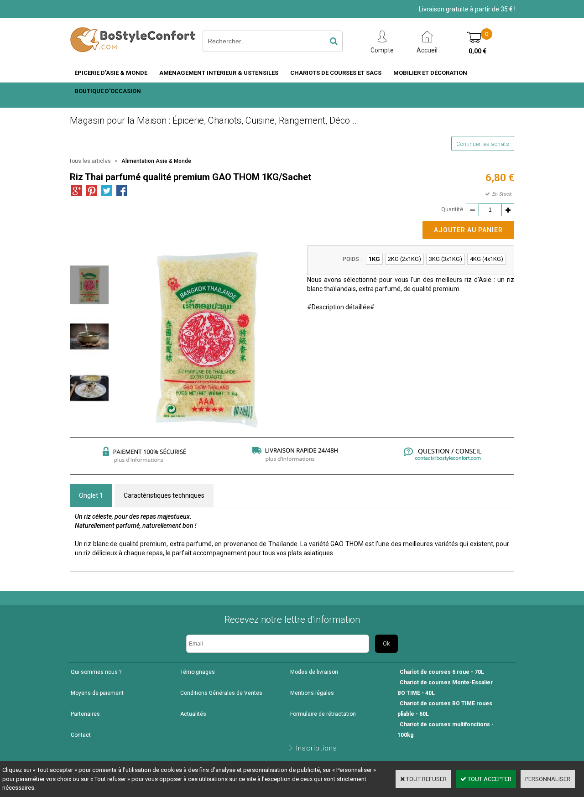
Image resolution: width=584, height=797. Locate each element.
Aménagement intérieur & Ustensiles (218, 72)
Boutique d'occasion (107, 91)
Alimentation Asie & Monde (156, 161)
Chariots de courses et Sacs (335, 72)
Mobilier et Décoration (430, 72)
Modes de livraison (314, 672)
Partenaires (85, 714)
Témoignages (197, 672)
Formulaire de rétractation (323, 714)
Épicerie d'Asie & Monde (110, 72)
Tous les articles (90, 161)
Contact (81, 735)
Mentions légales (312, 693)
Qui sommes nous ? (96, 672)
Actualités (193, 714)
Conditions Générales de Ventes (221, 693)
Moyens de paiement (97, 693)
